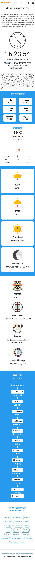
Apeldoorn (5, 538)
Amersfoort (25, 534)
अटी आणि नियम (19, 554)
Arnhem (8, 534)
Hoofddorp (29, 538)
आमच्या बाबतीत (5, 554)
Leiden (22, 542)
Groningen (8, 526)
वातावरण (17, 128)
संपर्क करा (12, 554)
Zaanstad (16, 534)
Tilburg (26, 521)
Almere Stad (18, 526)
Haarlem (26, 530)
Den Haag (27, 517)
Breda (27, 526)
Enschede (17, 530)
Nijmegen (8, 530)
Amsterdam (8, 517)
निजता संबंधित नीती (28, 554)
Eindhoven (17, 521)
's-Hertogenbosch (17, 538)
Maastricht (13, 542)
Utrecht (9, 521)
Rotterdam (18, 517)
